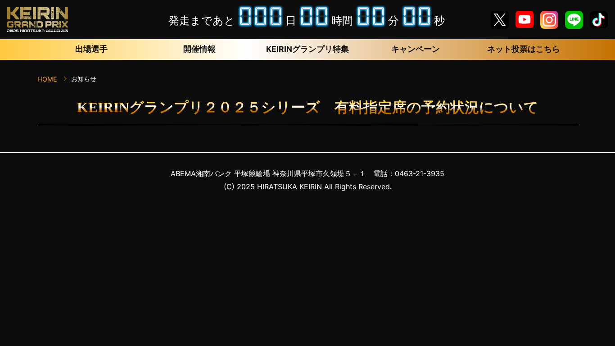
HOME (47, 79)
